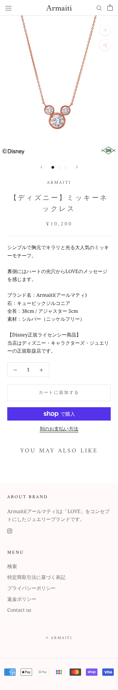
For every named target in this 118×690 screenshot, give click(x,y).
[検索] (99, 7)
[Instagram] (9, 530)
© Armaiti (59, 637)
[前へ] (41, 167)
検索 (12, 566)
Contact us (19, 610)
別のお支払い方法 (59, 428)
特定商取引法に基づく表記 (36, 577)
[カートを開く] (110, 8)
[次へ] (77, 167)
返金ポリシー (21, 599)
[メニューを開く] (8, 7)
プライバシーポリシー (31, 588)
